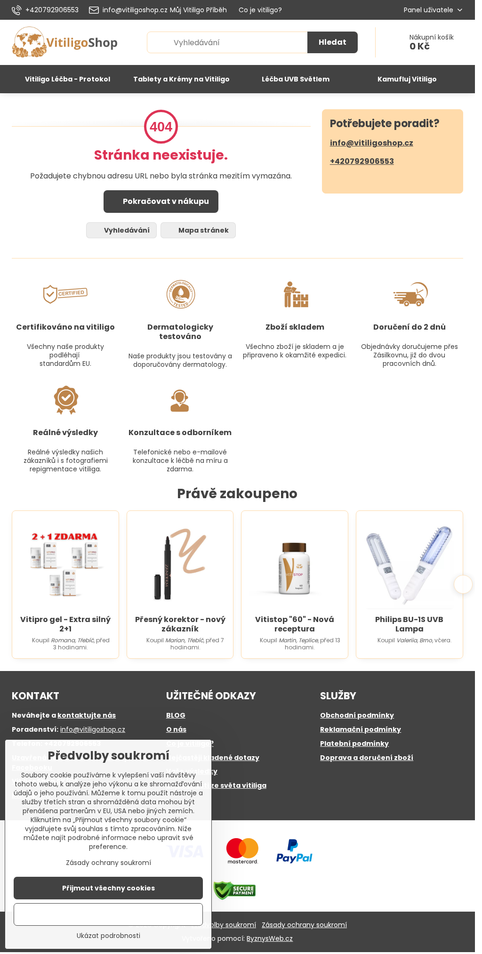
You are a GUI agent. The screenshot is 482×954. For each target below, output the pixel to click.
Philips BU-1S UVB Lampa (409, 624)
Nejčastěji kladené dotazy (212, 757)
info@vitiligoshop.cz (371, 142)
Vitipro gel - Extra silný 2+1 (65, 624)
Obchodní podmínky (357, 715)
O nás (176, 729)
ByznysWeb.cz (270, 938)
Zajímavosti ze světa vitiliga (216, 785)
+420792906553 (362, 161)
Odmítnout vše (108, 914)
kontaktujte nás (86, 715)
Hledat (332, 42)
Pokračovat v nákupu (165, 201)
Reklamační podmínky (360, 729)
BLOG (175, 715)
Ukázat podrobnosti (108, 935)
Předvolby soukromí (224, 925)
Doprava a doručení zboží (366, 757)
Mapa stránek (203, 230)
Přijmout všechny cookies (108, 888)
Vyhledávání (126, 230)
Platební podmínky (354, 743)
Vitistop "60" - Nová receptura (294, 624)
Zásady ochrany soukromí (304, 925)
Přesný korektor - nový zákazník (180, 624)
